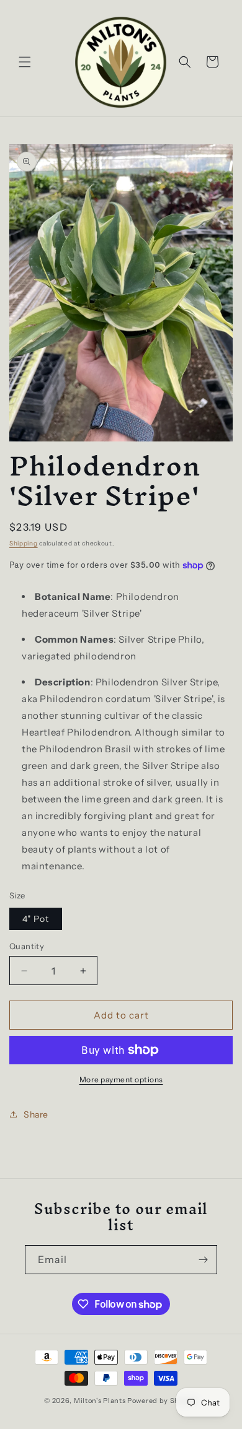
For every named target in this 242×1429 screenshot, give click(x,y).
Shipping (23, 543)
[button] (24, 62)
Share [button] (36, 1114)
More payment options (121, 1079)
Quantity (26, 946)
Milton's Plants (100, 1400)
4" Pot (35, 918)
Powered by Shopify (162, 1400)
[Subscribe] (203, 1259)
